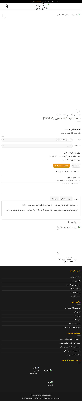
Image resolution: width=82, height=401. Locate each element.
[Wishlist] (10, 6)
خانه (79, 115)
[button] (79, 6)
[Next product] (78, 125)
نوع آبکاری (77, 145)
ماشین (64, 183)
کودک (67, 115)
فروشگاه (73, 115)
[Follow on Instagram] (26, 1)
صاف (3, 136)
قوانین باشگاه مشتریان (72, 308)
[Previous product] (74, 125)
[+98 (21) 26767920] (23, 1)
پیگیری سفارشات (74, 323)
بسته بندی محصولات (73, 355)
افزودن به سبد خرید (61, 165)
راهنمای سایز (76, 281)
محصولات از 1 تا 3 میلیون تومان (70, 339)
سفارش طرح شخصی (73, 284)
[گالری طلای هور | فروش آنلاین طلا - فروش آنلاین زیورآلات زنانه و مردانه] (41, 6)
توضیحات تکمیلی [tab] (65, 199)
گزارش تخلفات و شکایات (72, 327)
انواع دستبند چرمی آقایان (72, 351)
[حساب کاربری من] (3, 6)
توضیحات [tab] (76, 199)
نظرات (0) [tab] (55, 199)
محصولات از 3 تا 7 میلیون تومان (70, 343)
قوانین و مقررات (75, 292)
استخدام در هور (75, 277)
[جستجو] (76, 6)
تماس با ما (77, 312)
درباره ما (77, 316)
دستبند (68, 183)
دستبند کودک (59, 115)
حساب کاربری (75, 296)
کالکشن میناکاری (64, 180)
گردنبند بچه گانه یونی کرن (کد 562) (68, 259)
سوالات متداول (75, 288)
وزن (79, 139)
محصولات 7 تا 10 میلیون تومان (70, 347)
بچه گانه (73, 183)
